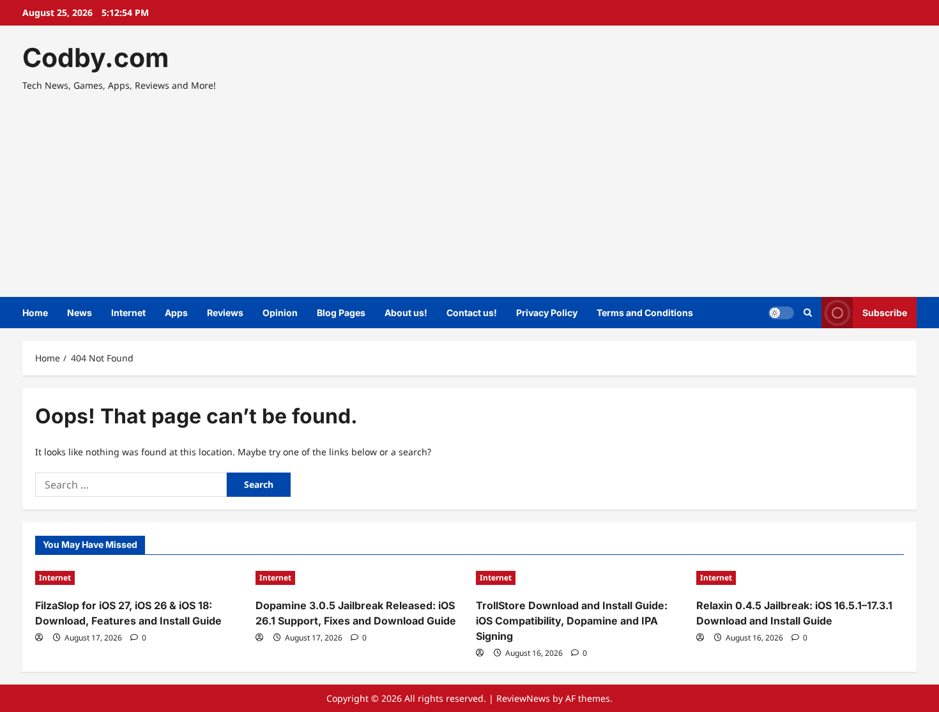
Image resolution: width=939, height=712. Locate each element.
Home (35, 312)
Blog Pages (341, 312)
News (79, 312)
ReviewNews (523, 698)
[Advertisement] (466, 188)
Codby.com (95, 57)
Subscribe (884, 312)
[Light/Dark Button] (781, 313)
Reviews (225, 312)
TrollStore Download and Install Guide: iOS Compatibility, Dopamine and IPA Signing (572, 620)
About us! (406, 312)
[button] (808, 312)
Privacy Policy (546, 312)
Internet (128, 312)
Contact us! (472, 312)
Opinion (280, 312)
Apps (176, 312)
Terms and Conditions (645, 312)
